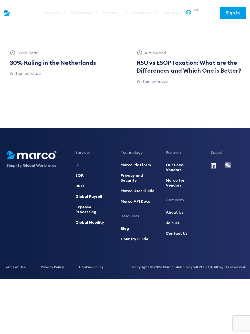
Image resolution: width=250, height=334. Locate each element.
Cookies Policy (91, 267)
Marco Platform (136, 164)
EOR (79, 175)
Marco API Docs (135, 201)
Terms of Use (15, 267)
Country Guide (134, 238)
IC (77, 164)
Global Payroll (88, 196)
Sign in (233, 13)
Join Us (172, 222)
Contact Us (177, 233)
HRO (79, 185)
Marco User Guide (138, 190)
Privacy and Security (132, 178)
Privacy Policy (52, 267)
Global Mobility (89, 222)
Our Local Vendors (175, 167)
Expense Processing (85, 209)
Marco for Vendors (175, 183)
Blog (125, 228)
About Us (174, 212)
